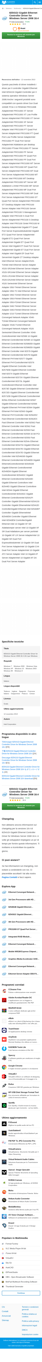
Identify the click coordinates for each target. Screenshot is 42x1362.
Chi (3, 1307)
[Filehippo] (8, 2)
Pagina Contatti (9, 877)
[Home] (3, 8)
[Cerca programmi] (35, 2)
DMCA (25, 1330)
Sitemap (5, 1320)
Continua (21, 1293)
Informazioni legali (29, 1326)
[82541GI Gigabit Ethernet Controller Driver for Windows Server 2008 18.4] (4, 18)
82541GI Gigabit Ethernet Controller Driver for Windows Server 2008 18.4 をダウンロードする (21, 769)
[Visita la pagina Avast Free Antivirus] (21, 29)
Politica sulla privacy (30, 1321)
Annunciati (6, 1316)
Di (16, 22)
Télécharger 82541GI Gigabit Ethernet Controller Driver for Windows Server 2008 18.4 (19, 744)
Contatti (5, 1311)
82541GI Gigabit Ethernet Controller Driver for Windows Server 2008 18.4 (24, 15)
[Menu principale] (39, 2)
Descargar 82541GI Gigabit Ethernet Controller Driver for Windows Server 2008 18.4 (19, 760)
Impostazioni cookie (30, 1334)
